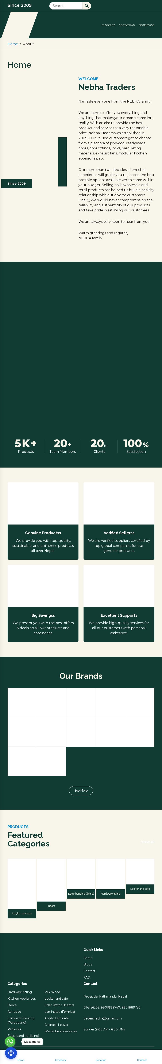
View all (147, 842)
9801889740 (127, 25)
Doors (51, 905)
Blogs (88, 964)
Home (20, 1059)
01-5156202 (108, 25)
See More (81, 790)
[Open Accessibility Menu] (11, 1053)
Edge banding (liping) (81, 893)
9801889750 (146, 25)
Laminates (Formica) (60, 1012)
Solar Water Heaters (59, 1005)
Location (101, 1059)
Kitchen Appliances (22, 998)
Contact (142, 1059)
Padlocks (14, 1029)
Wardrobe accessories (61, 1031)
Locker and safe (140, 888)
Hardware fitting (110, 893)
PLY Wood (52, 992)
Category (60, 1059)
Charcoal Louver (56, 1025)
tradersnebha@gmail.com (103, 1018)
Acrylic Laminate (22, 913)
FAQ (87, 977)
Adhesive (14, 1012)
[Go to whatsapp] (10, 1041)
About (88, 958)
